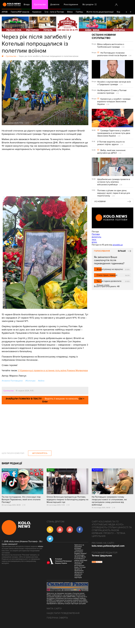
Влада (27, 4)
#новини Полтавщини (12, 380)
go (130, 12)
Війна (70, 12)
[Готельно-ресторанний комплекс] (67, 23)
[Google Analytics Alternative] (97, 562)
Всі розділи (89, 4)
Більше (122, 251)
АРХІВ (5, 12)
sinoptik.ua (118, 244)
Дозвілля (54, 4)
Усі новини (100, 201)
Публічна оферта (57, 617)
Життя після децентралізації (100, 12)
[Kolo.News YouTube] (112, 217)
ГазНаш (79, 12)
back (126, 12)
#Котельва (30, 380)
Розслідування (71, 4)
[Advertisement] (45, 172)
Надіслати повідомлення (63, 613)
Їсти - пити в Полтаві (54, 12)
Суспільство (40, 4)
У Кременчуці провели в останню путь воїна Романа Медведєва (53, 370)
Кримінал (36, 12)
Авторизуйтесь (39, 453)
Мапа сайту (54, 608)
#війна (41, 380)
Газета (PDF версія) (20, 12)
